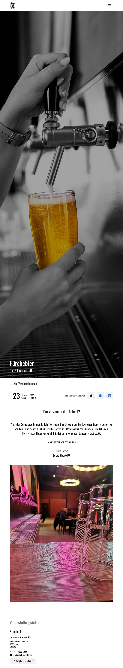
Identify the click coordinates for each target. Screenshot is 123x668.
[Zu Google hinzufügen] (109, 395)
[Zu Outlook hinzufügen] (100, 395)
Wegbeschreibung (24, 661)
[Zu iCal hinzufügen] (91, 395)
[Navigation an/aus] (109, 5)
